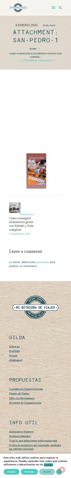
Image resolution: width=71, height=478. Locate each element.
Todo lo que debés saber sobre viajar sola (33, 440)
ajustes (48, 464)
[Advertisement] (35, 106)
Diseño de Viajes (19, 393)
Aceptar (11, 471)
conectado (43, 262)
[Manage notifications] (62, 470)
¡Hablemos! (15, 360)
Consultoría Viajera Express (26, 389)
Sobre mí (14, 346)
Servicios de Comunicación (25, 402)
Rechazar (29, 471)
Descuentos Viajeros (21, 431)
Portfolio (14, 351)
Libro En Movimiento (22, 398)
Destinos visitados (19, 436)
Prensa (13, 355)
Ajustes (47, 471)
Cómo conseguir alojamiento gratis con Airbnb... (35, 55)
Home (33, 49)
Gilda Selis (49, 25)
